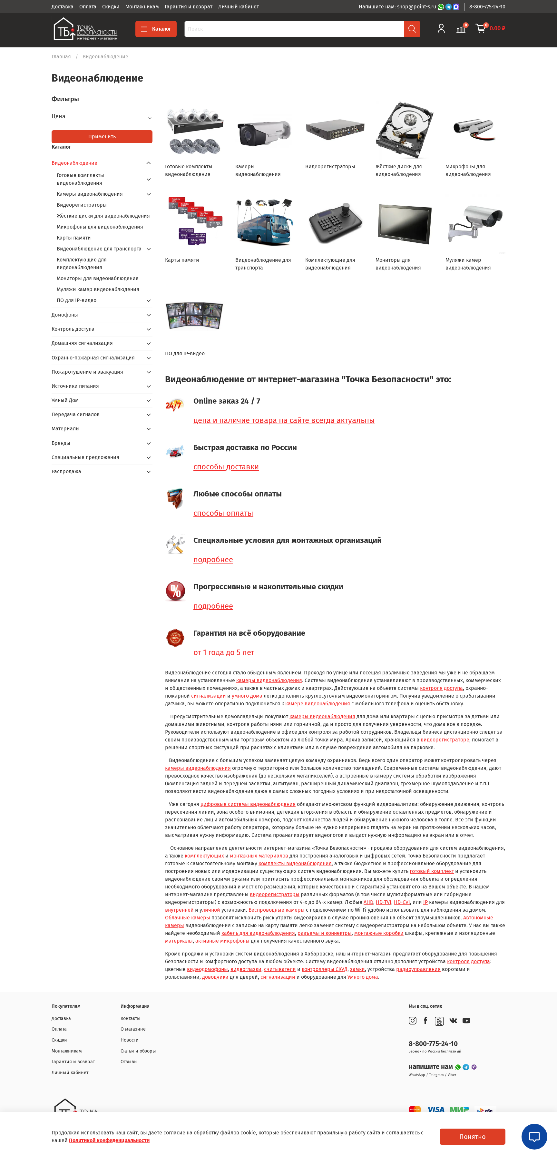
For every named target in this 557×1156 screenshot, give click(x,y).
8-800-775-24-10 (487, 7)
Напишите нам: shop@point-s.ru (398, 7)
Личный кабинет (238, 7)
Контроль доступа (73, 329)
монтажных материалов (259, 856)
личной (211, 910)
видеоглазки (245, 969)
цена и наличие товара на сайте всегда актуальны (284, 420)
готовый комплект (432, 871)
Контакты (131, 1018)
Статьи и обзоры (138, 1051)
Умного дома (362, 977)
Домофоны (65, 315)
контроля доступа (441, 688)
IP (425, 902)
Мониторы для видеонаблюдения (98, 278)
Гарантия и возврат (188, 7)
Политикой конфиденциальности (109, 1140)
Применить (102, 136)
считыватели (280, 969)
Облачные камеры (187, 918)
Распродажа (66, 471)
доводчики (215, 977)
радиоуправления (418, 969)
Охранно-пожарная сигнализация (93, 358)
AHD (368, 902)
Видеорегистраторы (82, 205)
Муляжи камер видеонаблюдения (98, 289)
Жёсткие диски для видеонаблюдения (103, 216)
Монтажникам (142, 7)
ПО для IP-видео (76, 300)
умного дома (247, 696)
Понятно (472, 1137)
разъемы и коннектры (325, 933)
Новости (130, 1040)
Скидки (111, 7)
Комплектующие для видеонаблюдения (82, 263)
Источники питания (75, 386)
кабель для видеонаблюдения (258, 933)
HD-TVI (383, 902)
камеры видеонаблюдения (269, 680)
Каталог (161, 29)
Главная (61, 57)
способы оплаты (223, 513)
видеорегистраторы (274, 894)
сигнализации (208, 696)
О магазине (133, 1029)
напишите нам (431, 1067)
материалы (179, 941)
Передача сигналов (76, 414)
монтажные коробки (379, 933)
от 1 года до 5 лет (223, 652)
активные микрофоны (222, 941)
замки (357, 969)
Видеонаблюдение (74, 163)
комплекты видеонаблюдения (295, 863)
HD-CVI (402, 902)
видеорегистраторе (445, 740)
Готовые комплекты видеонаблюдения (80, 179)
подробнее (213, 559)
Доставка (62, 7)
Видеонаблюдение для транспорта (99, 249)
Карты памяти (74, 238)
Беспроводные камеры (277, 910)
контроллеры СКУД (324, 969)
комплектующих (204, 856)
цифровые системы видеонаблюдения (248, 804)
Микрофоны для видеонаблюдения (100, 227)
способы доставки (226, 466)
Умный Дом (65, 400)
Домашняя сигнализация (82, 343)
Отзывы (129, 1061)
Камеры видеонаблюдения (90, 194)
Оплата (87, 7)
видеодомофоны (207, 969)
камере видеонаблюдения (317, 703)
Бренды (61, 443)
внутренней (179, 910)
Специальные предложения (85, 457)
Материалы (66, 429)
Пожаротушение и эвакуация (87, 372)
